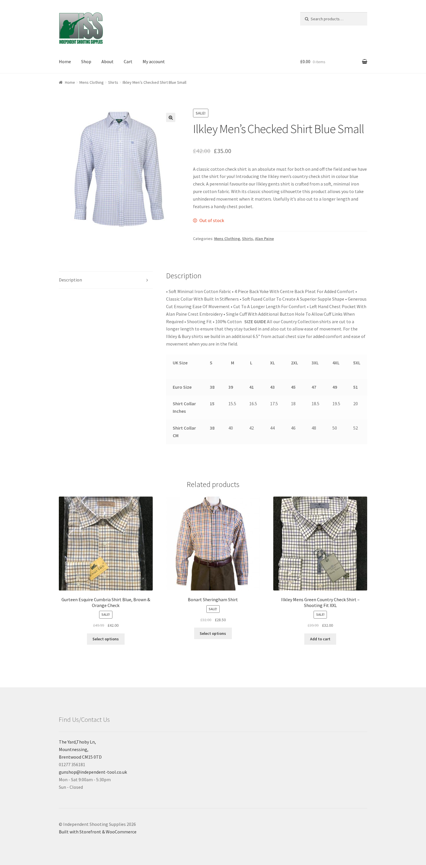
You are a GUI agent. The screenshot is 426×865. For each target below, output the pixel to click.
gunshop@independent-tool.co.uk (93, 772)
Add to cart (320, 639)
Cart (128, 61)
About (107, 61)
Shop (86, 61)
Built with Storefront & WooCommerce (97, 832)
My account (154, 61)
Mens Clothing (91, 82)
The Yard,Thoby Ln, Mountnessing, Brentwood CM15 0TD (80, 749)
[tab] (106, 280)
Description (70, 280)
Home (65, 61)
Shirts (113, 82)
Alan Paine (264, 238)
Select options (105, 639)
